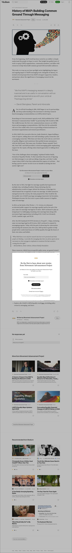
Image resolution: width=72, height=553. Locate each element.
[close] (58, 254)
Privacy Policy (48, 294)
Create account (36, 284)
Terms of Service (41, 294)
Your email (25, 274)
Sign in (41, 291)
